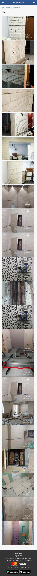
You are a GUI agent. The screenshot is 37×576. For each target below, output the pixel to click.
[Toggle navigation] (2, 2)
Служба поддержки (13, 560)
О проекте (27, 560)
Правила (18, 556)
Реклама (18, 553)
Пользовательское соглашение (18, 558)
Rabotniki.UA (19, 2)
